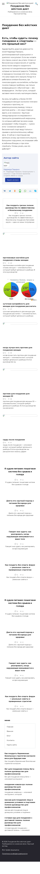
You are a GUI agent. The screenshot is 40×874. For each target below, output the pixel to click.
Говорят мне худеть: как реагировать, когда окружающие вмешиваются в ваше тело (20, 535)
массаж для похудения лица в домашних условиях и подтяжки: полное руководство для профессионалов (20, 803)
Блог (9, 736)
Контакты (10, 740)
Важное (10, 731)
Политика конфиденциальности (14, 854)
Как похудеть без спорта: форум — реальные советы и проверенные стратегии (20, 567)
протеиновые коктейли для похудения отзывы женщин (16, 259)
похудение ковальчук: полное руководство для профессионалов (19, 786)
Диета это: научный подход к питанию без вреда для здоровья (20, 503)
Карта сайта (12, 745)
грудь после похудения (14, 440)
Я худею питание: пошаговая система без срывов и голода (20, 471)
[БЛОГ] (20, 254)
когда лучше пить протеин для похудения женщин (17, 349)
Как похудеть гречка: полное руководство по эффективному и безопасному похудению (20, 207)
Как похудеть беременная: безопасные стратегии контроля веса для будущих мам (20, 756)
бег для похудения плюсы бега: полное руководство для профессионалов (19, 771)
